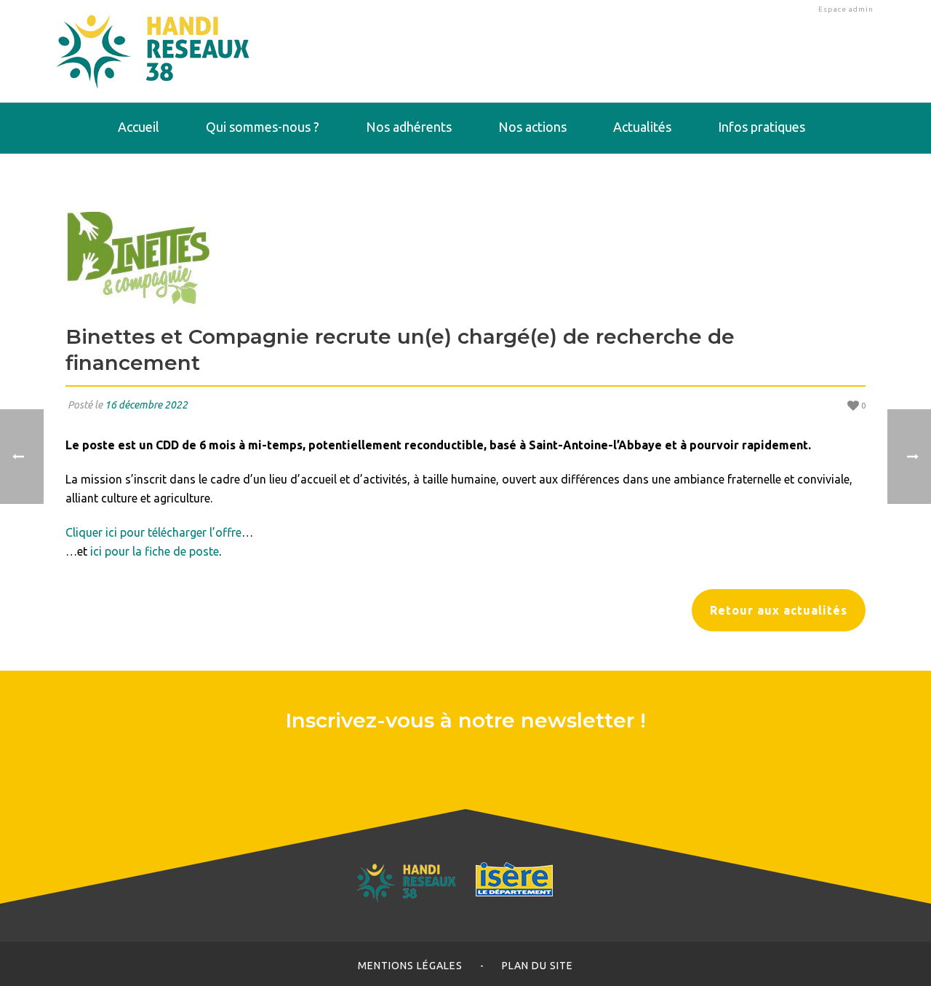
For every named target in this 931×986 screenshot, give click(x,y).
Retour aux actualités (778, 610)
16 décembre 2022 (146, 405)
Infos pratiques (761, 126)
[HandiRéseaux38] (153, 51)
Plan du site (537, 965)
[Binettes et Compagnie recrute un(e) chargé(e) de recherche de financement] (465, 257)
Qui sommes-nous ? (262, 126)
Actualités (642, 126)
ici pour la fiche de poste (154, 551)
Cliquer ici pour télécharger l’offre (153, 532)
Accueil (138, 126)
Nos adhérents (409, 126)
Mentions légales (410, 965)
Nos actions (532, 126)
